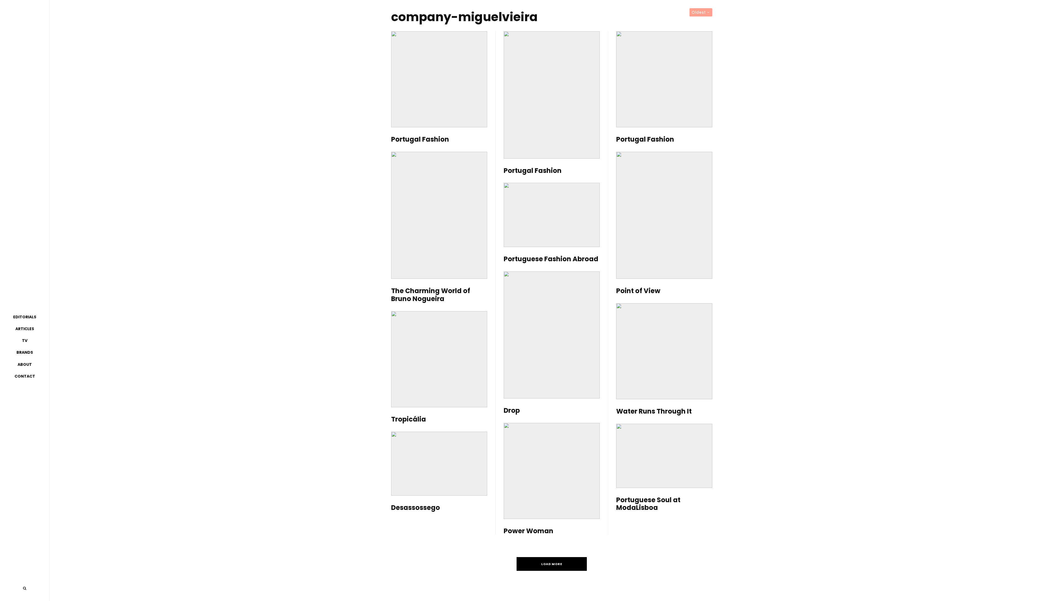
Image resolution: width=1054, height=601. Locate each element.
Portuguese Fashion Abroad (551, 259)
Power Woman (528, 531)
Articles (24, 329)
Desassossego (415, 508)
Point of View (638, 291)
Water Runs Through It (654, 411)
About (25, 364)
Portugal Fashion (420, 140)
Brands (24, 352)
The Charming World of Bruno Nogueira (430, 295)
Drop (512, 411)
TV (24, 340)
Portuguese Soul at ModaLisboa (648, 504)
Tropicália (408, 419)
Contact (25, 376)
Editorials (24, 317)
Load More (551, 564)
